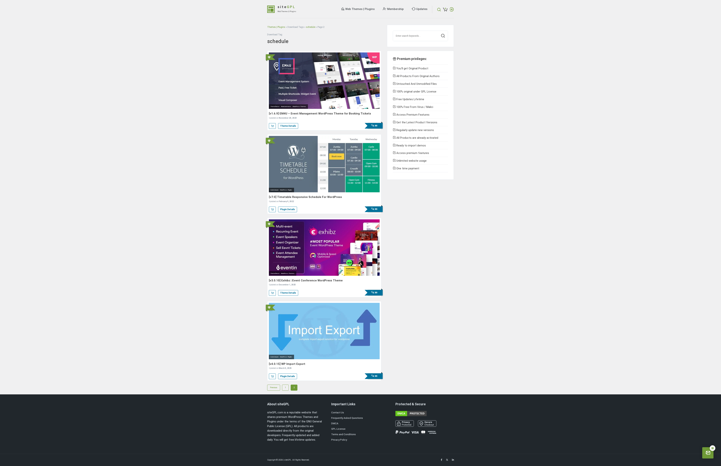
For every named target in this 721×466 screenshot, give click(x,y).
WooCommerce (286, 106)
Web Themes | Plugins (360, 9)
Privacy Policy (339, 439)
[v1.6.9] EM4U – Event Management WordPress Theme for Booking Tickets (320, 113)
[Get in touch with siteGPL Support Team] (707, 452)
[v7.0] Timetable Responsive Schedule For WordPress (305, 197)
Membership (395, 9)
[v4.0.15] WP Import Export (287, 364)
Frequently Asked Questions (347, 417)
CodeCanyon (274, 190)
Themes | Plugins (276, 27)
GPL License (338, 428)
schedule (310, 27)
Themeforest (274, 106)
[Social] (441, 460)
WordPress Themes (299, 106)
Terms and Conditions (343, 434)
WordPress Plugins (286, 190)
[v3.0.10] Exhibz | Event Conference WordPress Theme (306, 280)
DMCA (334, 423)
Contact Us (337, 412)
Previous (273, 387)
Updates (421, 9)
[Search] (443, 36)
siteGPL (287, 460)
